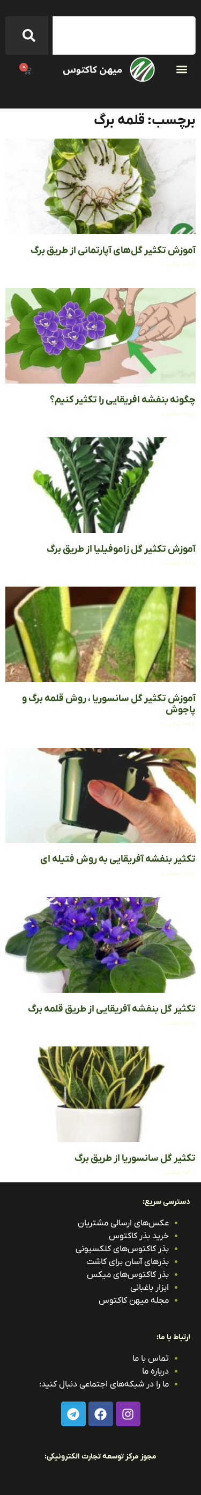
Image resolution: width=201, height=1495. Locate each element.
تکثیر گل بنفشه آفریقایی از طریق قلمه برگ (112, 1009)
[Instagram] (128, 1414)
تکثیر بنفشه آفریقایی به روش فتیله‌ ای (118, 859)
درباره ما (155, 1371)
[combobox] (124, 35)
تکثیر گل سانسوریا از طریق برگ (135, 1158)
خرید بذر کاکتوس (139, 1236)
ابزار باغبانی (149, 1287)
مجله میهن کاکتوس (134, 1300)
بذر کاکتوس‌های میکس (128, 1274)
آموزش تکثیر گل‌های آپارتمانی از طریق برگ (113, 250)
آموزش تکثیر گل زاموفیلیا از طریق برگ (121, 549)
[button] (181, 69)
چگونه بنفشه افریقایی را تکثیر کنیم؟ (123, 400)
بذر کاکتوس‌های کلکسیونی (122, 1249)
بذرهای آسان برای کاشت (127, 1261)
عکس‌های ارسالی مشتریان (123, 1223)
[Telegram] (73, 1414)
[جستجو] (26, 35)
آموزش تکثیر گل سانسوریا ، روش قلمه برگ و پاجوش (109, 704)
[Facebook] (100, 1414)
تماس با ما (150, 1358)
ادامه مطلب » (178, 264)
